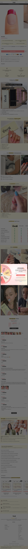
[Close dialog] (26, 264)
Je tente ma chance (21, 275)
